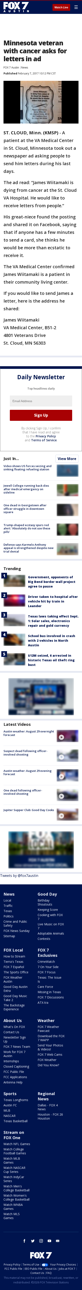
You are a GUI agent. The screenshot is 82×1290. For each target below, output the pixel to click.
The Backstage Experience (14, 1007)
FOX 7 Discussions (51, 997)
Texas (7, 911)
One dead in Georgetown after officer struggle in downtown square (25, 508)
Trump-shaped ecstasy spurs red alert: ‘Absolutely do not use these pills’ (26, 528)
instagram (41, 1240)
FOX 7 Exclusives (47, 952)
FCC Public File (13, 1072)
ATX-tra (43, 1002)
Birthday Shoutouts (45, 902)
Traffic (8, 906)
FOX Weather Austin (12, 979)
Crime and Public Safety (15, 923)
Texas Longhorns (15, 1100)
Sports (9, 1093)
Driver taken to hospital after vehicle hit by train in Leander (53, 601)
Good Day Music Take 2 (15, 998)
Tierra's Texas (13, 961)
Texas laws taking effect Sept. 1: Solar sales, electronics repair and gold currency (53, 621)
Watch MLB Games (11, 1160)
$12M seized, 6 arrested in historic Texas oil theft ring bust (51, 660)
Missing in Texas (49, 992)
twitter (32, 1240)
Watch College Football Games (14, 1151)
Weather (46, 1020)
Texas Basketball (15, 1121)
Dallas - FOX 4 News (48, 1107)
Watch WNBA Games (13, 1207)
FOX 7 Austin (11, 67)
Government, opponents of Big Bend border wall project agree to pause (51, 581)
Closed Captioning (16, 1066)
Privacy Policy (46, 436)
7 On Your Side (48, 967)
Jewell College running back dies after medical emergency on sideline (26, 489)
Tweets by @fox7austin (19, 875)
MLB (6, 1110)
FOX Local (13, 950)
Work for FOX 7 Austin (14, 1054)
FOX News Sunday (16, 931)
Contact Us (11, 1032)
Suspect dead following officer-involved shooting (25, 752)
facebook (24, 1240)
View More (67, 458)
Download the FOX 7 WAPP (51, 1038)
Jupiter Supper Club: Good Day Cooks (28, 810)
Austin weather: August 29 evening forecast (27, 772)
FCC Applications (15, 1077)
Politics (8, 916)
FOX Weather (47, 1060)
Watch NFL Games (16, 1144)
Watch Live (61, 7)
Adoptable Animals (51, 933)
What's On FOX (14, 1027)
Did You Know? (48, 1065)
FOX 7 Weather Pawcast (48, 1029)
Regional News (46, 1096)
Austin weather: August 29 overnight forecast (28, 733)
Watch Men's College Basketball (16, 1188)
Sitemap (9, 936)
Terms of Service (44, 440)
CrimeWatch (46, 961)
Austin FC (10, 1105)
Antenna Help (13, 1082)
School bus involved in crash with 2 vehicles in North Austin (51, 640)
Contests (44, 939)
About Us (12, 1020)
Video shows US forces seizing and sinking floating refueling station (27, 467)
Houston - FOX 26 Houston (50, 1116)
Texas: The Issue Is (49, 979)
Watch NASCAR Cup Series (14, 1170)
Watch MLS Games (11, 1216)
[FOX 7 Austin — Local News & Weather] (16, 7)
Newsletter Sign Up (14, 1039)
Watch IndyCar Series (13, 1179)
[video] (68, 736)
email (57, 1240)
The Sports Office (15, 972)
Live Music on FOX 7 (51, 926)
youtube (49, 1240)
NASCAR (9, 1116)
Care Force (45, 987)
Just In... (11, 458)
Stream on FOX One (13, 1135)
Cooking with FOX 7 (50, 917)
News (24, 67)
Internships (11, 1061)
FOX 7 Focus (47, 972)
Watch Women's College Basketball (16, 1197)
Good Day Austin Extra (15, 989)
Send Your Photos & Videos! (50, 1047)
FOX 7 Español (13, 967)
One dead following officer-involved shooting (22, 792)
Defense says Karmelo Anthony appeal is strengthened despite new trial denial (28, 548)
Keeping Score (48, 909)
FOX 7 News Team (16, 1046)
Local (7, 900)
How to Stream (14, 956)
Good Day (47, 894)
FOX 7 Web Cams (50, 1054)
